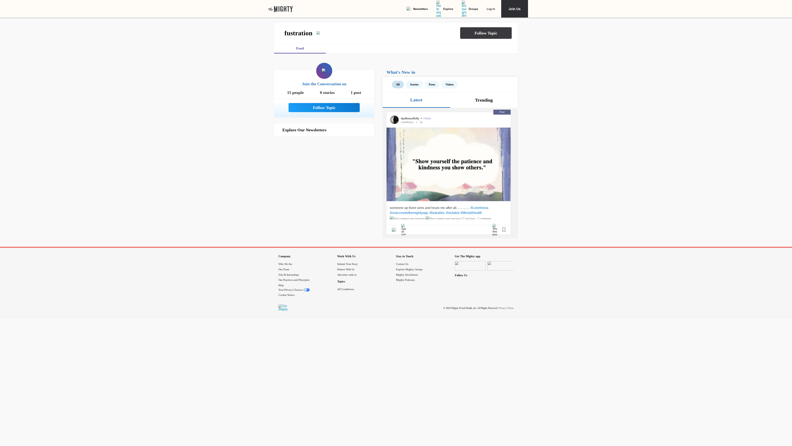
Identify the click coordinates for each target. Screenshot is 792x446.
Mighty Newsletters (407, 274)
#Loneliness (479, 208)
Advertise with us (347, 274)
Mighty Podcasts (405, 279)
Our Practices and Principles (294, 279)
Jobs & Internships (288, 274)
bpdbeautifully (410, 118)
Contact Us (402, 264)
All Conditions (345, 289)
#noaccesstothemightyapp (409, 213)
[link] (280, 8)
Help (281, 285)
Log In (491, 9)
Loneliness (407, 122)
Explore (448, 9)
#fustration (437, 213)
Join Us (515, 8)
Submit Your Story (347, 264)
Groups (473, 9)
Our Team (283, 269)
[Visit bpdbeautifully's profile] (394, 120)
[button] (486, 33)
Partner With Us (346, 269)
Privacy (502, 308)
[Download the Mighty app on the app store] (470, 265)
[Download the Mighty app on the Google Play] (502, 265)
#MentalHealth (471, 213)
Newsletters (420, 9)
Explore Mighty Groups (409, 269)
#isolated (452, 213)
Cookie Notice (286, 295)
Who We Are (285, 264)
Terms (511, 308)
